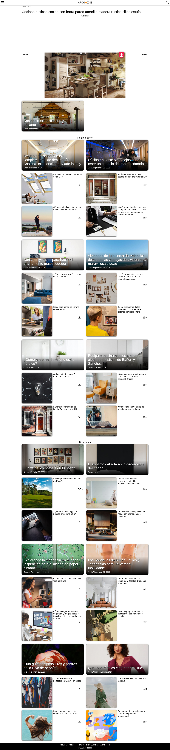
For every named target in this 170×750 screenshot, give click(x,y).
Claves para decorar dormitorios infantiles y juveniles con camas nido (129, 481)
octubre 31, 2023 (105, 672)
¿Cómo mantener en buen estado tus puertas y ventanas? (132, 175)
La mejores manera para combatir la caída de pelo (65, 712)
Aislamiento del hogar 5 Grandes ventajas (64, 375)
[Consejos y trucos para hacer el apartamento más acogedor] (53, 255)
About (62, 745)
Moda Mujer (93, 572)
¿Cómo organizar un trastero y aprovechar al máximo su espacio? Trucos (132, 376)
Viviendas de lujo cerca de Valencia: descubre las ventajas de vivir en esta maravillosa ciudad (117, 259)
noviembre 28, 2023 (37, 268)
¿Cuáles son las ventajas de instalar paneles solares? (131, 408)
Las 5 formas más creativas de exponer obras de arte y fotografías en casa (132, 276)
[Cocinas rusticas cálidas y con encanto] (53, 116)
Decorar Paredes (30, 572)
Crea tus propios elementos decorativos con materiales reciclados (130, 613)
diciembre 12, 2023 (37, 672)
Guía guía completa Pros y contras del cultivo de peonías (50, 666)
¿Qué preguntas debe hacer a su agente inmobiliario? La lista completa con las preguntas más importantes (132, 211)
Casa (29, 7)
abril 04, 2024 (104, 572)
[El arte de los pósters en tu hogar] (53, 459)
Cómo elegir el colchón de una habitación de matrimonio (67, 208)
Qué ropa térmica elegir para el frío (115, 668)
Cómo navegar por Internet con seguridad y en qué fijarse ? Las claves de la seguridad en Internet (67, 615)
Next (144, 54)
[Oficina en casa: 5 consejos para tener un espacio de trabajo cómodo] (117, 155)
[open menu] (2, 2)
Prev (25, 54)
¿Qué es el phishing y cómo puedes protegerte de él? (66, 512)
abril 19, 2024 (44, 572)
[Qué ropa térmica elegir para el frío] (117, 659)
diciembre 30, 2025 (37, 168)
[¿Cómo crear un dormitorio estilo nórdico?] (53, 355)
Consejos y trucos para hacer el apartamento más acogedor (48, 261)
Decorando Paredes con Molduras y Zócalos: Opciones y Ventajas (132, 581)
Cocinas (91, 368)
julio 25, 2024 (39, 472)
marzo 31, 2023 (35, 368)
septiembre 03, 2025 (101, 168)
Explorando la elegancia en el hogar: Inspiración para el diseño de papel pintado (51, 564)
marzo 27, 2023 (102, 368)
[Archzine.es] (85, 2)
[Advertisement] (85, 33)
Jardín (26, 672)
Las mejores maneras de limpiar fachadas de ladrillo (65, 408)
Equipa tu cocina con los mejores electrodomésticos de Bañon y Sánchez (113, 359)
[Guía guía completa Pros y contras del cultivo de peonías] (53, 659)
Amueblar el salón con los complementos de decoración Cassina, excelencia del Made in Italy (52, 160)
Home (24, 7)
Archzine (95, 745)
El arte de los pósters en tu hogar (49, 468)
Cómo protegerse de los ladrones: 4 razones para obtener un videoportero (129, 309)
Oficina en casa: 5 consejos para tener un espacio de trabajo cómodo (116, 162)
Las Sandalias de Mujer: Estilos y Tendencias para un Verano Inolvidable (113, 564)
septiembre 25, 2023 (101, 268)
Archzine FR (105, 745)
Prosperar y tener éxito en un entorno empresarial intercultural (131, 713)
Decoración (28, 472)
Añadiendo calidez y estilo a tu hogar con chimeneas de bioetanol (132, 514)
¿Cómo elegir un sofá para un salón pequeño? (67, 275)
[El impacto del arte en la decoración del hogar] (117, 459)
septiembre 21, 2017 (37, 129)
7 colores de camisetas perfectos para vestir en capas (67, 679)
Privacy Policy (84, 745)
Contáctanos (71, 745)
